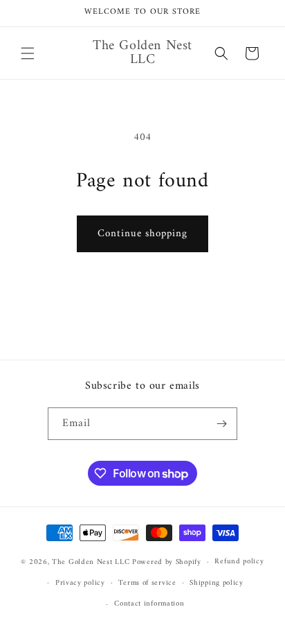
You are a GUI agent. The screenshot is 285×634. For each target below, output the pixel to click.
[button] (27, 53)
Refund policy (239, 561)
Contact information (149, 603)
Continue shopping (142, 233)
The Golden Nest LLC (90, 562)
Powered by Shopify (166, 562)
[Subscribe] (221, 423)
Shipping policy (216, 583)
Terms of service (147, 583)
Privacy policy (80, 583)
